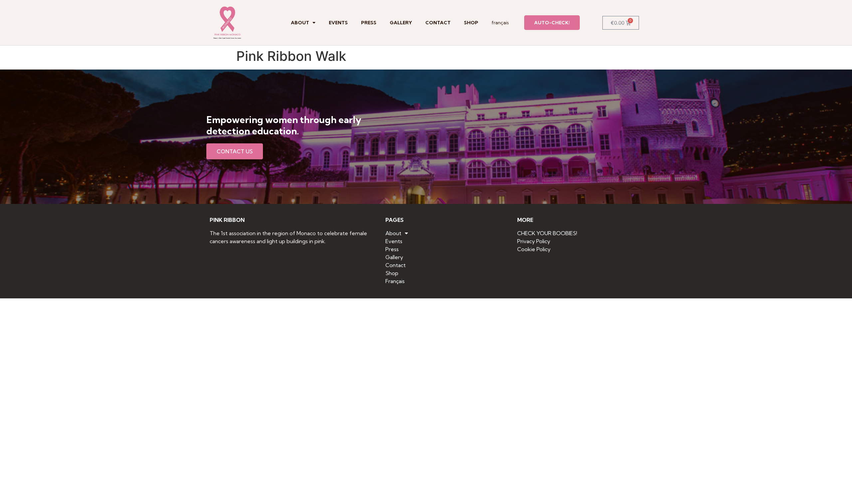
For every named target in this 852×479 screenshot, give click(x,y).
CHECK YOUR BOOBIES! (547, 233)
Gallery (401, 23)
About (300, 23)
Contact (438, 23)
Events (338, 23)
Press (368, 23)
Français (500, 23)
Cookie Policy (533, 249)
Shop (471, 23)
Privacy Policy (533, 241)
